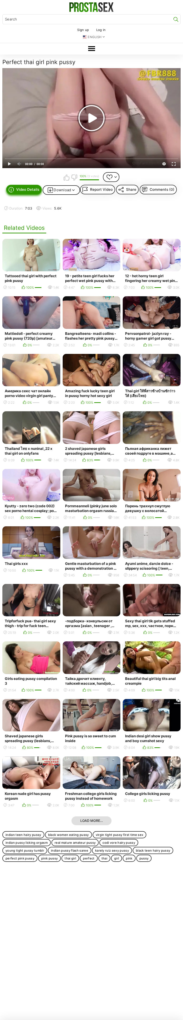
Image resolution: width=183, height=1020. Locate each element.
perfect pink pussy (19, 858)
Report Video (101, 189)
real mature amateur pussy (75, 842)
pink (129, 858)
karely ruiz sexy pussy (112, 850)
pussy (144, 858)
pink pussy (49, 858)
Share (131, 189)
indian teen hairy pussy (23, 835)
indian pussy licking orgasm (26, 842)
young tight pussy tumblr (24, 850)
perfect (88, 858)
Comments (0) (162, 189)
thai (104, 858)
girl (116, 858)
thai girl (70, 858)
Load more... (91, 821)
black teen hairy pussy (153, 850)
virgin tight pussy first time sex (119, 835)
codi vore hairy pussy (118, 842)
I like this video (67, 177)
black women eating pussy (68, 835)
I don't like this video (74, 177)
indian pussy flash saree (69, 850)
